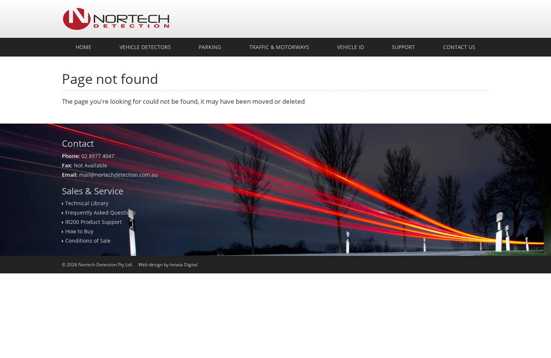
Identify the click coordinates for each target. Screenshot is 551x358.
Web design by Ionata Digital (168, 264)
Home (83, 47)
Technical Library (86, 203)
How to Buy (79, 231)
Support (403, 47)
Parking (210, 47)
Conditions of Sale (88, 240)
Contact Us (459, 47)
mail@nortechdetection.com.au (118, 174)
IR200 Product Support (93, 221)
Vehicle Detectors (145, 47)
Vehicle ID (350, 47)
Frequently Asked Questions (100, 212)
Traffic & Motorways (279, 47)
